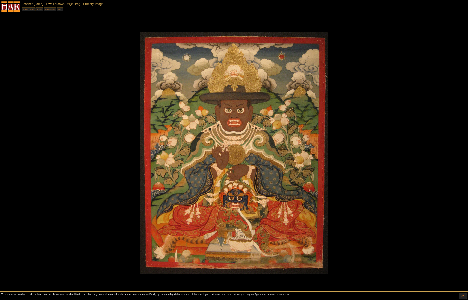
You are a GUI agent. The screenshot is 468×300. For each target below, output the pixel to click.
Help (60, 9)
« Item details (28, 9)
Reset (39, 9)
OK (463, 295)
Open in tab (50, 9)
